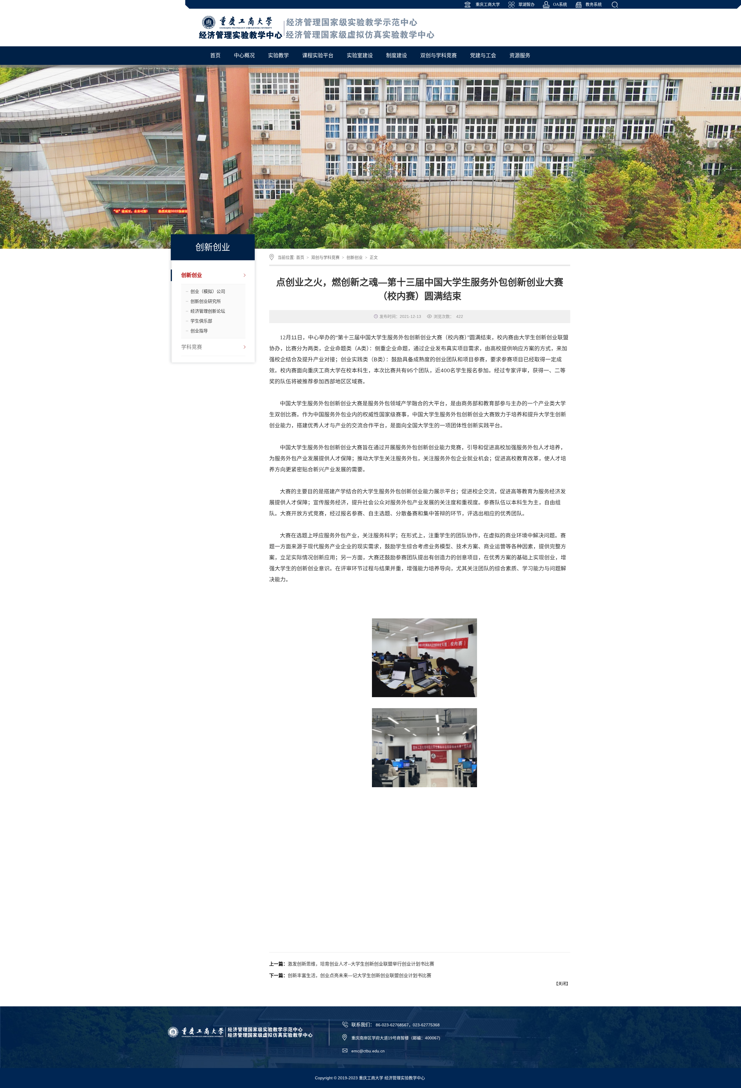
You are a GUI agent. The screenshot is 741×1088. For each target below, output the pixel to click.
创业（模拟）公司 (207, 291)
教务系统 (594, 4)
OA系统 (560, 4)
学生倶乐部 (201, 320)
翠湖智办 (526, 4)
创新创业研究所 (205, 301)
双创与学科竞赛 (325, 257)
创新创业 (191, 275)
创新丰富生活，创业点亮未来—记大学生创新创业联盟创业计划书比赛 (359, 975)
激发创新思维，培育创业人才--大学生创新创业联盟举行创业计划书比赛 (361, 963)
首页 (300, 257)
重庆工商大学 (487, 4)
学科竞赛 (191, 347)
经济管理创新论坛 (207, 311)
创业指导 (199, 330)
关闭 (562, 983)
